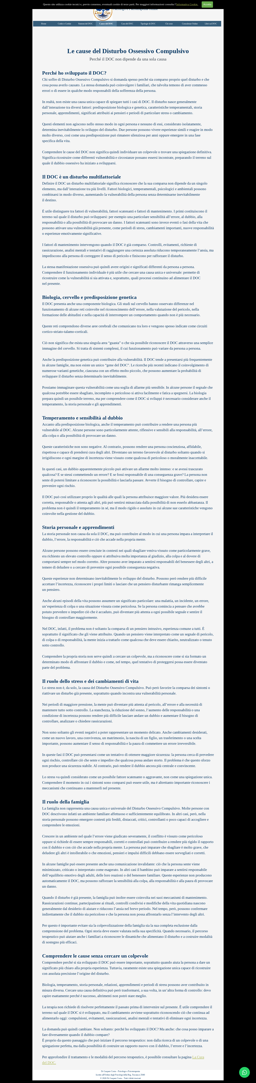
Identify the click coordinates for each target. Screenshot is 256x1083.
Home (43, 23)
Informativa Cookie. (187, 4)
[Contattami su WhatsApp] (244, 1072)
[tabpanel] (128, 54)
